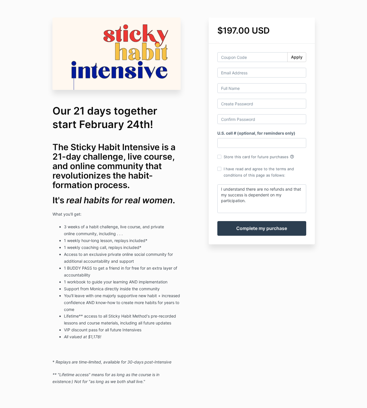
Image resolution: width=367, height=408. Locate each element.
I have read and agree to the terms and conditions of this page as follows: (259, 172)
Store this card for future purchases (259, 156)
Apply (296, 57)
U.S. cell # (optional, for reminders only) (256, 133)
